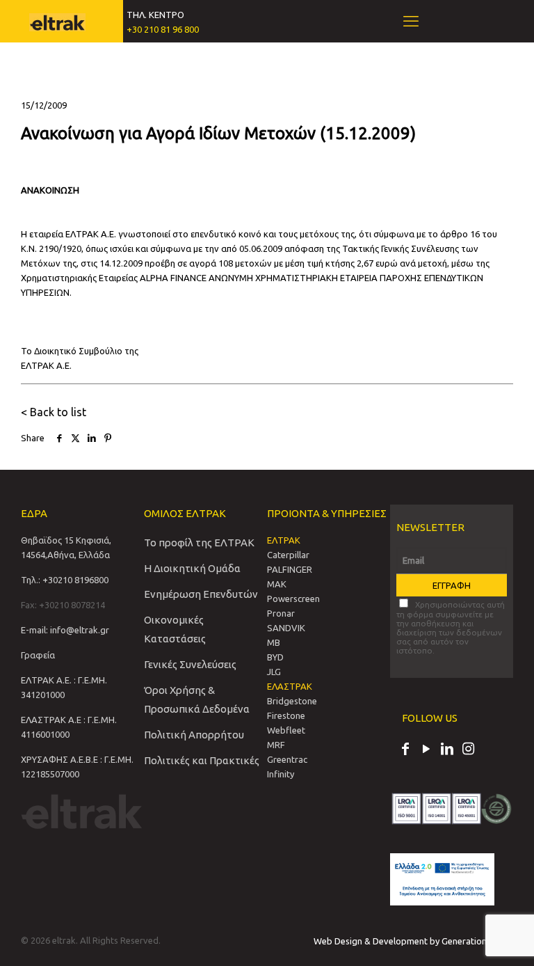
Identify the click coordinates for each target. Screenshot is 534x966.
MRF (276, 745)
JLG (274, 671)
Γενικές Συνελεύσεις (190, 664)
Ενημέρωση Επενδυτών (201, 594)
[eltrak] (57, 21)
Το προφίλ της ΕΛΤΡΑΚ (199, 542)
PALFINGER (289, 569)
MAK (276, 584)
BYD (275, 657)
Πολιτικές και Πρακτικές (201, 760)
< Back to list (53, 412)
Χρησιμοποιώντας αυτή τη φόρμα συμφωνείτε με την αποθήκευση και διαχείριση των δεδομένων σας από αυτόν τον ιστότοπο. (450, 627)
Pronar (281, 613)
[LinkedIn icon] (447, 750)
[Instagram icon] (468, 750)
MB (273, 642)
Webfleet (286, 730)
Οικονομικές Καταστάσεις (175, 629)
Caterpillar (288, 555)
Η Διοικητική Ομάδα (192, 568)
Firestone (286, 715)
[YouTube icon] (426, 750)
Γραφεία (38, 655)
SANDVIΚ (286, 628)
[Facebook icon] (405, 750)
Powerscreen (293, 598)
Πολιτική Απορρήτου (194, 735)
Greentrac (287, 759)
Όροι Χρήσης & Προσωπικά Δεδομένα (197, 699)
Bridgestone (292, 701)
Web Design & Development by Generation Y (405, 941)
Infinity (280, 774)
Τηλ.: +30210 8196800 (64, 580)
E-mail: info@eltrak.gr (65, 630)
